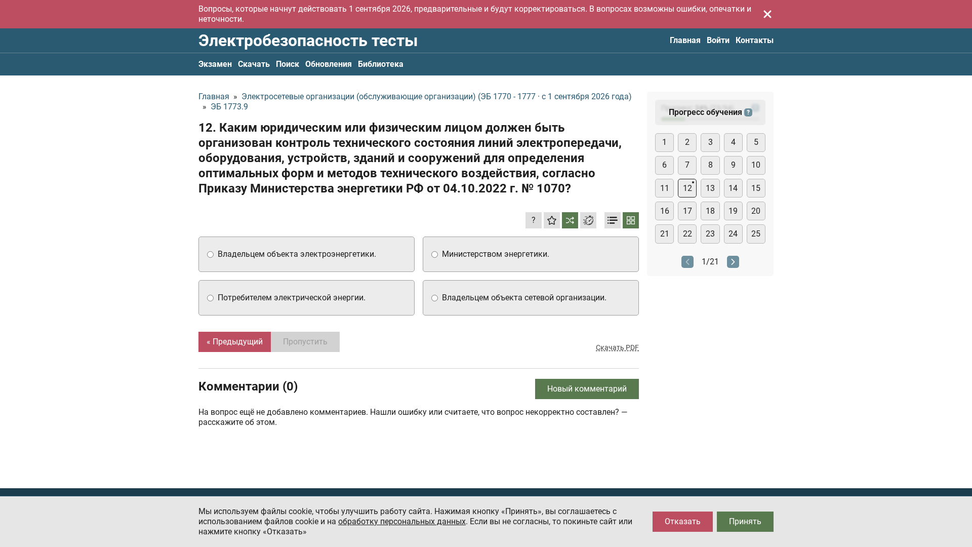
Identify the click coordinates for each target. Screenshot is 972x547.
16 (664, 211)
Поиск (287, 64)
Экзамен (215, 64)
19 (733, 211)
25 (755, 234)
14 (733, 188)
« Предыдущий (235, 341)
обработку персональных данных (402, 521)
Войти (718, 40)
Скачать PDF (617, 347)
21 (664, 234)
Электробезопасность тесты (308, 40)
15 (755, 188)
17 (687, 211)
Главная (685, 40)
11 (664, 188)
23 (710, 234)
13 (710, 188)
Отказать (683, 521)
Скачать (254, 64)
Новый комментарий (587, 389)
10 (755, 165)
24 (733, 234)
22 (687, 234)
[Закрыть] (767, 14)
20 (755, 211)
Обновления (328, 64)
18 (710, 211)
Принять (745, 521)
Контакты (755, 40)
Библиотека (380, 64)
